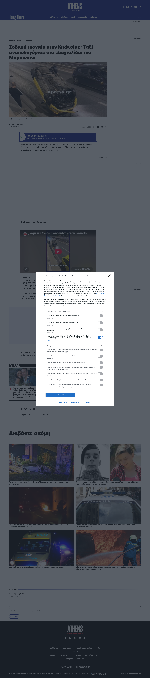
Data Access (75, 402)
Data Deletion (63, 402)
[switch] (100, 315)
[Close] (110, 276)
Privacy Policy (86, 402)
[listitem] (75, 311)
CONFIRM (60, 395)
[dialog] (75, 339)
